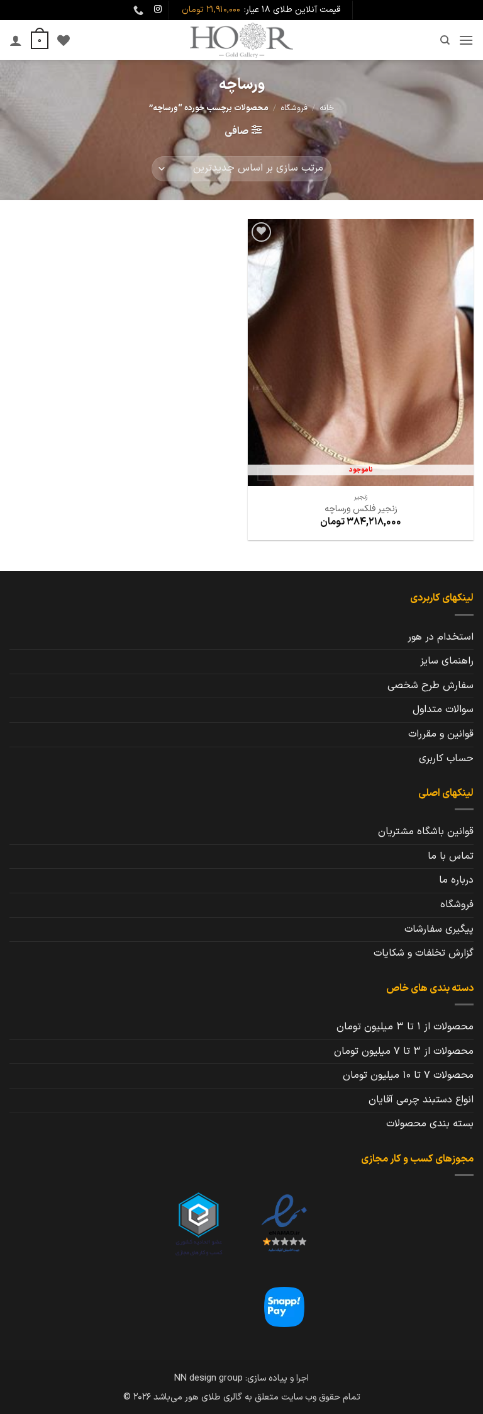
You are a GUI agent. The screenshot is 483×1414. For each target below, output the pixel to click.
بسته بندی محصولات (430, 1123)
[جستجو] (444, 40)
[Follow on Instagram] (158, 9)
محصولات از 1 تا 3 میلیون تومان (405, 1026)
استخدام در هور (441, 637)
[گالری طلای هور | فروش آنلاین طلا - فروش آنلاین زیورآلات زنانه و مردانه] (241, 40)
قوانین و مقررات (441, 734)
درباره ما (456, 880)
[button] (466, 40)
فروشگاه (294, 108)
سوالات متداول (443, 709)
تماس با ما (451, 856)
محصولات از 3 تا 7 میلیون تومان (404, 1051)
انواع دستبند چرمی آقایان (421, 1099)
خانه (326, 108)
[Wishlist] (63, 40)
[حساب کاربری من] (15, 40)
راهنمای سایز (447, 661)
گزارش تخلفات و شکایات (424, 953)
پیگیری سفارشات (439, 929)
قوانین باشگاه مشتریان (426, 831)
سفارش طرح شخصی (430, 685)
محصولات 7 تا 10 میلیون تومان (408, 1075)
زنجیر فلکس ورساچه (361, 510)
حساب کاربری (446, 758)
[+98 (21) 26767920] (136, 10)
